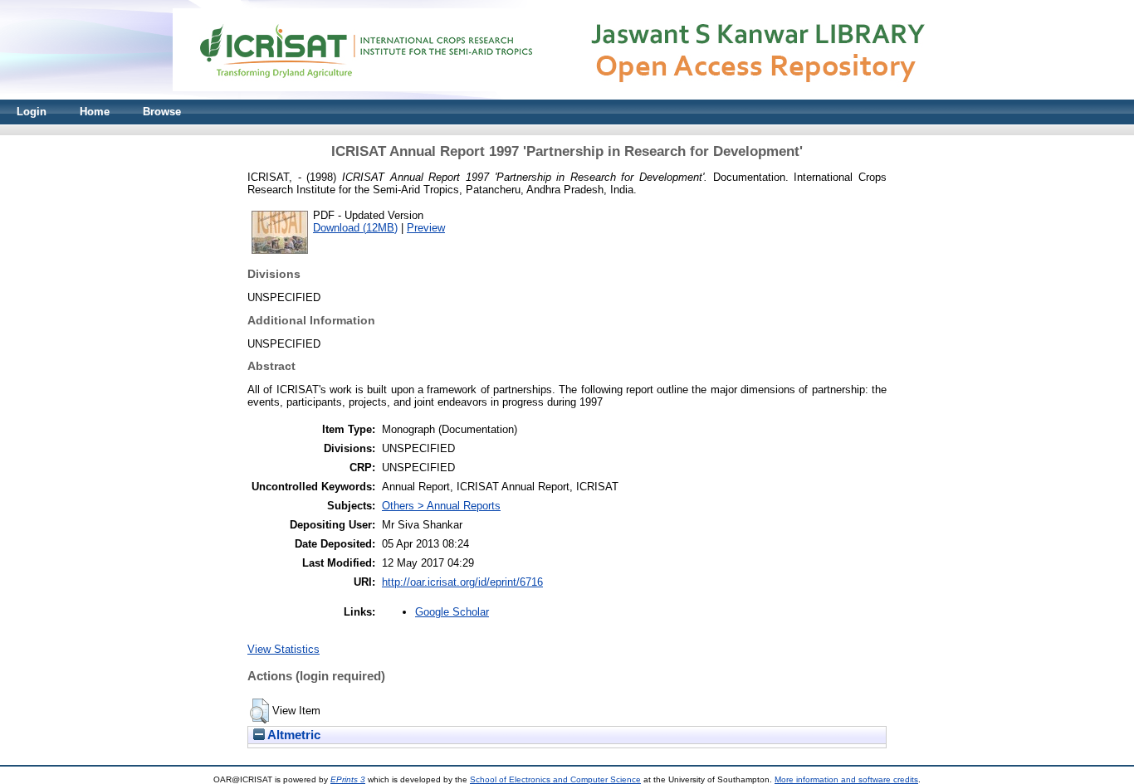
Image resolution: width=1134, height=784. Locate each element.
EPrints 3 (347, 779)
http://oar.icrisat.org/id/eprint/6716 (462, 582)
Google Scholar (452, 612)
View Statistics (283, 649)
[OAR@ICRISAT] (567, 96)
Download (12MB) (355, 228)
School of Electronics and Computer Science (555, 779)
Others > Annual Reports (441, 505)
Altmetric (292, 735)
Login (31, 111)
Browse (162, 111)
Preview (426, 228)
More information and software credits (846, 779)
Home (95, 111)
